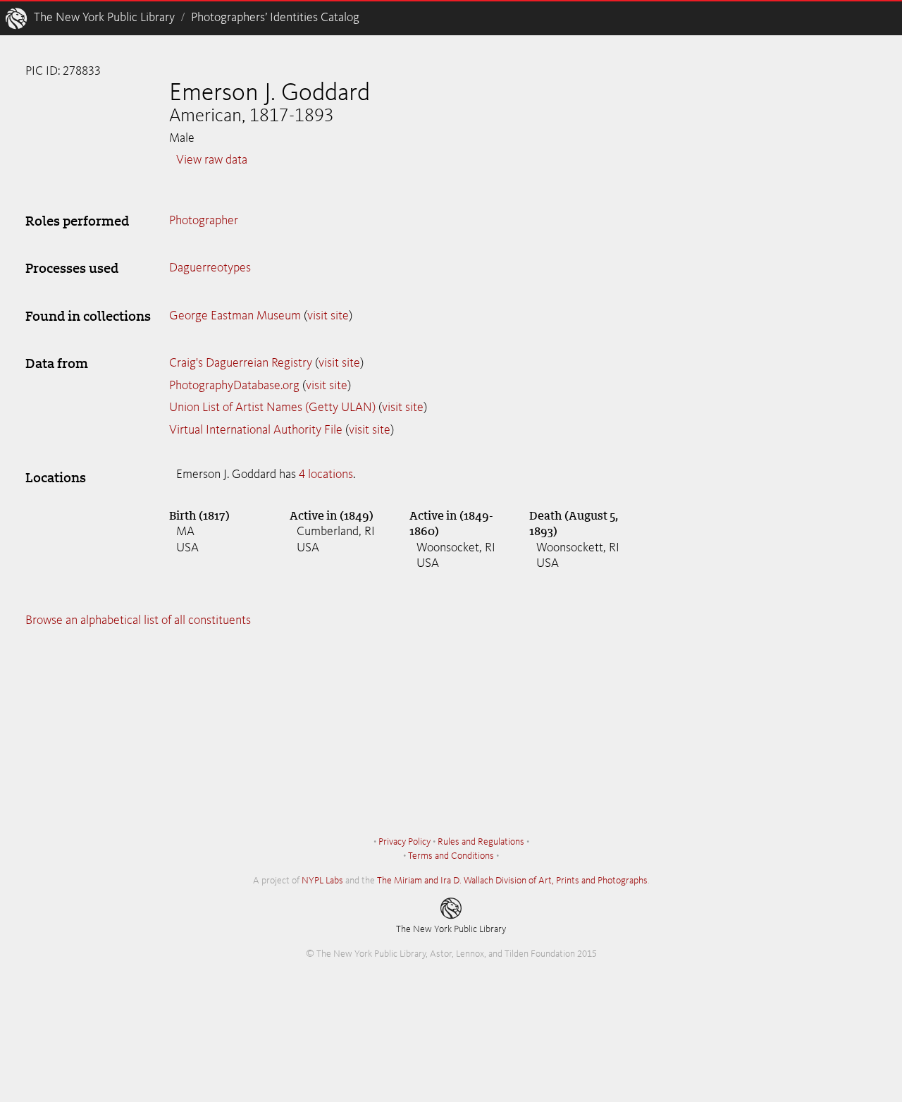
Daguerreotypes (210, 268)
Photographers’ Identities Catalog (275, 17)
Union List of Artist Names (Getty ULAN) (272, 407)
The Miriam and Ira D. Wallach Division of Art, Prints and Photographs (512, 881)
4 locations (326, 474)
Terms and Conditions (451, 856)
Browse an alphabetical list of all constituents (138, 620)
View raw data (211, 160)
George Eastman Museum (235, 316)
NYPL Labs (322, 881)
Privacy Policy (404, 842)
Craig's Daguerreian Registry (240, 363)
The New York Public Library (104, 17)
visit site (328, 316)
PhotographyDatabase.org (234, 385)
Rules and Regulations (481, 842)
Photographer (203, 220)
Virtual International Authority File (255, 430)
